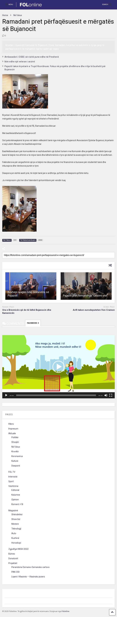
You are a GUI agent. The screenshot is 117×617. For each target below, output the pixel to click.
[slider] (56, 395)
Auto (13, 533)
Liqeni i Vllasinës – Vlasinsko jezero (28, 576)
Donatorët (13, 558)
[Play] (6, 395)
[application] (58, 366)
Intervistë (12, 476)
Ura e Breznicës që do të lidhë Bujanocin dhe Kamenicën (26, 311)
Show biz (15, 519)
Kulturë (14, 461)
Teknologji (16, 528)
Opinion (15, 499)
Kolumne (15, 495)
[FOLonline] (29, 7)
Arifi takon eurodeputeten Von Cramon (94, 310)
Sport (11, 481)
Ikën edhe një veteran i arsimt (20, 61)
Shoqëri (15, 442)
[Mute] (105, 395)
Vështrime (13, 486)
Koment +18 (17, 504)
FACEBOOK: (33, 323)
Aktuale (12, 433)
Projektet (12, 563)
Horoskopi (16, 543)
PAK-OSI (15, 572)
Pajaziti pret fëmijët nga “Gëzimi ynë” (85, 295)
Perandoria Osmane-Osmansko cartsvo (30, 567)
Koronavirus (17, 456)
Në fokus (15, 447)
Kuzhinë (15, 538)
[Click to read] (30, 286)
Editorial (15, 490)
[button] (58, 367)
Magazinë (13, 510)
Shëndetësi (16, 514)
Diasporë (15, 465)
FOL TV (11, 472)
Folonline (65, 611)
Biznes (11, 554)
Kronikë (15, 451)
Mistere (15, 524)
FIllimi (11, 424)
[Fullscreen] (110, 395)
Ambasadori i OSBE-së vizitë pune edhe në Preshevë (32, 57)
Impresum (13, 428)
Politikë (14, 437)
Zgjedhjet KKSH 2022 (18, 549)
